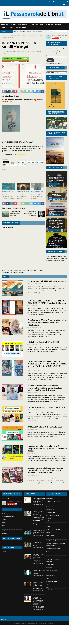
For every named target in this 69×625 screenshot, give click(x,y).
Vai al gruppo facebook (8, 517)
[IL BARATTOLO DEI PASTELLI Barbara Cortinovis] (27, 532)
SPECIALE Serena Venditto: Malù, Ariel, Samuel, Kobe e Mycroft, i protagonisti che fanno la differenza (39, 558)
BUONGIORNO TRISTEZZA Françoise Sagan (55, 195)
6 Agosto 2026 (33, 327)
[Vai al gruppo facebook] (53, 1)
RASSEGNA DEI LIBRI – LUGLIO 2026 (44, 427)
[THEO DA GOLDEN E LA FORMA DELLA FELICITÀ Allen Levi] (27, 500)
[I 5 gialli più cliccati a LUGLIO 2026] (12, 349)
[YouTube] (63, 4)
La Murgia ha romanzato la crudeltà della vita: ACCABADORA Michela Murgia (56, 179)
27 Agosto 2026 (37, 504)
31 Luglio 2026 (33, 429)
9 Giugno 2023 (53, 245)
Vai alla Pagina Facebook (8, 514)
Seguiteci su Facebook (12, 538)
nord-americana (50, 535)
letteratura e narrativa (53, 24)
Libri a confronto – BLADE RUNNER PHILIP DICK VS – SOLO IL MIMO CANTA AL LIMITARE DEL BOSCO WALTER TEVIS (46, 365)
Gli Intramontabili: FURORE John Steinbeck (46, 281)
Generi (3, 28)
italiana (48, 532)
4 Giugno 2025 (53, 214)
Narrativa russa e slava (29, 52)
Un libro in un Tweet (51, 581)
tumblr (3, 525)
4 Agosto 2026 (33, 345)
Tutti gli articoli (37, 24)
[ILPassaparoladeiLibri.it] (34, 22)
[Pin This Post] (15, 91)
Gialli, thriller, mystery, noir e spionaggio (53, 561)
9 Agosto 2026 (33, 306)
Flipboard (4, 534)
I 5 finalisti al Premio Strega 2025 (56, 211)
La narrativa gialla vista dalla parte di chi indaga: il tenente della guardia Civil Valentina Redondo (47, 448)
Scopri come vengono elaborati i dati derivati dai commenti (22, 271)
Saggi (47, 579)
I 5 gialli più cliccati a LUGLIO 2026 (43, 342)
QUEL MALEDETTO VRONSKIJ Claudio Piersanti (7, 193)
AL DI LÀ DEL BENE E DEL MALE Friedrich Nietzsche (55, 242)
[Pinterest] (67, 1)
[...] (39, 293)
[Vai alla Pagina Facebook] (49, 1)
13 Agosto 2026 (33, 284)
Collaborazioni (50, 510)
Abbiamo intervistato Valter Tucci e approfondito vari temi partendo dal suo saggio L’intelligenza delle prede (44, 387)
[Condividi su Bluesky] (39, 91)
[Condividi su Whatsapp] (27, 91)
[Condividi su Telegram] (35, 91)
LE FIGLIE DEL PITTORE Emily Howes (37, 544)
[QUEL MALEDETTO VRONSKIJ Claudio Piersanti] (8, 186)
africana (48, 518)
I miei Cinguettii (6, 552)
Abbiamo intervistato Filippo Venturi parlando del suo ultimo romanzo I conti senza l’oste (38, 585)
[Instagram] (60, 1)
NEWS (5, 277)
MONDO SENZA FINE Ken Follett (23, 192)
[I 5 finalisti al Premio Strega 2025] (56, 209)
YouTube (4, 531)
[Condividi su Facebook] (4, 91)
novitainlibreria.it (21, 28)
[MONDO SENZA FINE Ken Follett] (23, 186)
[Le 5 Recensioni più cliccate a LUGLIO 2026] (12, 414)
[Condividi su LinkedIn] (11, 91)
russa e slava (49, 538)
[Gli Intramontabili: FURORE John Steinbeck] (12, 288)
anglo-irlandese (50, 521)
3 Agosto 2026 (33, 371)
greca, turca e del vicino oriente (54, 529)
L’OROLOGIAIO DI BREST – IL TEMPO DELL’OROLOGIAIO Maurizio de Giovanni (46, 302)
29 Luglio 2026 (33, 453)
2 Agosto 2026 (33, 393)
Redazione (17, 52)
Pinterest (4, 528)
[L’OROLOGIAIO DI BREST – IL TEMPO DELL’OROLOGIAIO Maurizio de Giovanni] (12, 307)
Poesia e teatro (50, 573)
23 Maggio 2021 (53, 184)
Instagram (4, 522)
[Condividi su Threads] (42, 91)
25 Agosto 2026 (37, 575)
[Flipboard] (67, 4)
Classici (48, 557)
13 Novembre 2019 (54, 199)
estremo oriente (50, 524)
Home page (4, 24)
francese (48, 527)
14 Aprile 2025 (53, 230)
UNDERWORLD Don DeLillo (37, 192)
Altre (47, 551)
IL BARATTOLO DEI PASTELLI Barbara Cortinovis (39, 532)
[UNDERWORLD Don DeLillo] (37, 186)
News (11, 28)
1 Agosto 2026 (33, 410)
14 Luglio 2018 (8, 52)
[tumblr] (63, 1)
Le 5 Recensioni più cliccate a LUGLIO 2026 (46, 407)
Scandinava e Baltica (51, 541)
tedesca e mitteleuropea (53, 548)
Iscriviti (50, 60)
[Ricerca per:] (58, 31)
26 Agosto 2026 (37, 536)
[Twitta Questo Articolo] (8, 91)
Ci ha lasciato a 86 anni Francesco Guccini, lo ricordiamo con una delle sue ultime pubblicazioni (46, 322)
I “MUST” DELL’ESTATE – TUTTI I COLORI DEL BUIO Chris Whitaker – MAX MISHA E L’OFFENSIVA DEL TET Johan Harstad (38, 602)
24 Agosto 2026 (37, 609)
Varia (47, 584)
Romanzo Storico (51, 576)
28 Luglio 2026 (33, 475)
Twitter (4, 519)
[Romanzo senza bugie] (23, 86)
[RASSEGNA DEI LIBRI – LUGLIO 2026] (12, 433)
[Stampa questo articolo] (23, 91)
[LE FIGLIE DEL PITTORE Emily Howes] (27, 544)
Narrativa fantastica (51, 570)
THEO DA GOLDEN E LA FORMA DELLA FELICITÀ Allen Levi (39, 500)
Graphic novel (50, 564)
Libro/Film (49, 567)
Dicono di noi (49, 507)
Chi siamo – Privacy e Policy (19, 24)
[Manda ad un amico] (19, 91)
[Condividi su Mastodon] (31, 91)
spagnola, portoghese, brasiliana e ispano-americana (55, 544)
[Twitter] (56, 1)
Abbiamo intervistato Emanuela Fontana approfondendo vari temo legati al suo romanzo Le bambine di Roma (45, 470)
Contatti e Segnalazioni (52, 504)
